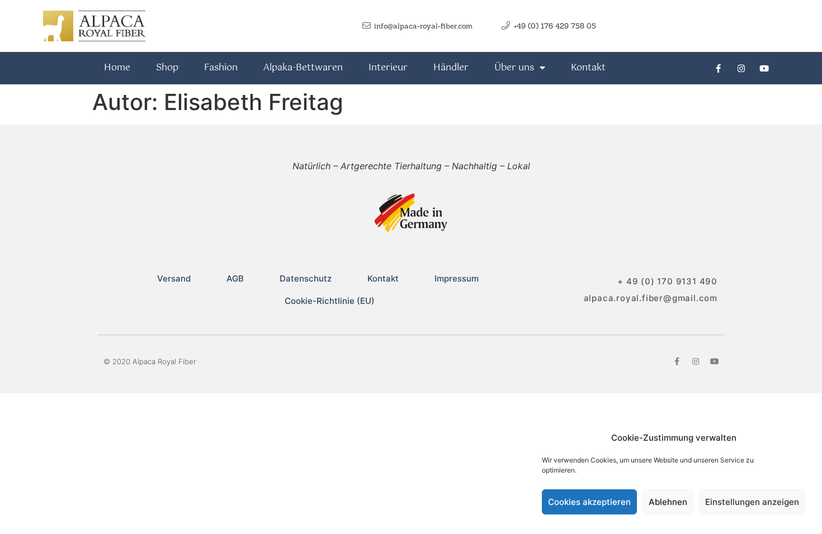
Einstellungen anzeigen (752, 502)
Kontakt (588, 67)
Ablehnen (668, 502)
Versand (174, 278)
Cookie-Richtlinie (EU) (330, 300)
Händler (451, 67)
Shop (167, 67)
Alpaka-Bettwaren (303, 67)
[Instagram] (741, 68)
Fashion (221, 67)
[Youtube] (763, 68)
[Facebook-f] (718, 68)
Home (117, 67)
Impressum (456, 278)
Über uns (514, 67)
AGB (235, 278)
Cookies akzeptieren (589, 502)
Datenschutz (306, 278)
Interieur (388, 67)
